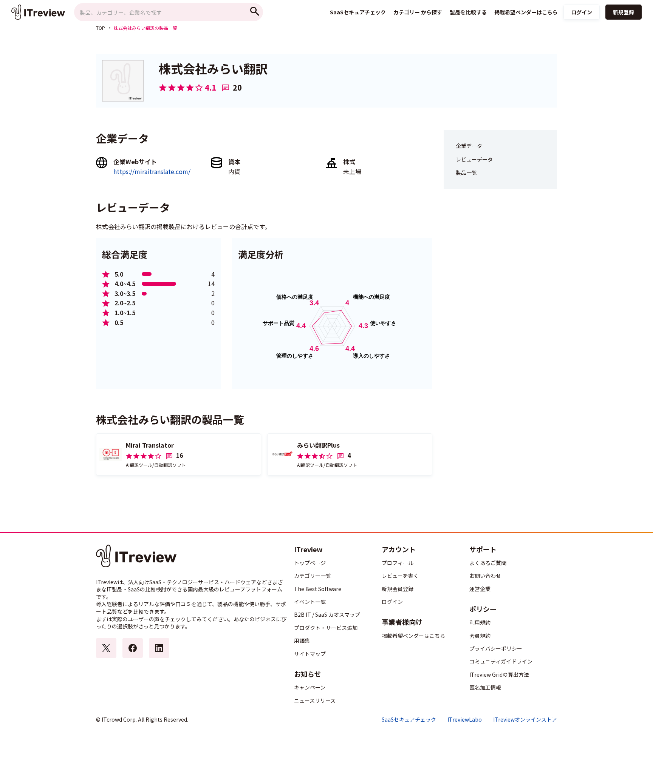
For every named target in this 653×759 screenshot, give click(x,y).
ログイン (581, 12)
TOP (100, 28)
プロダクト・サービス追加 (325, 627)
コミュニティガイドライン (500, 661)
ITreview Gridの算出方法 (499, 674)
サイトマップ (310, 653)
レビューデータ (474, 159)
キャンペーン (309, 687)
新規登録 (623, 12)
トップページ (310, 563)
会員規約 (480, 635)
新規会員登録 (397, 589)
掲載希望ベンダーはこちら (413, 635)
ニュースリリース (315, 700)
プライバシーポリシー (495, 648)
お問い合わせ (485, 575)
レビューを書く (400, 575)
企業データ (469, 145)
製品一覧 (466, 172)
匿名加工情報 (485, 687)
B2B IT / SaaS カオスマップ (327, 614)
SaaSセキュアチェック (409, 719)
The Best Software (317, 589)
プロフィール (397, 563)
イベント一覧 (310, 601)
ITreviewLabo (464, 719)
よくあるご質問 (487, 563)
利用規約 (480, 622)
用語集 (302, 640)
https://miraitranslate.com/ (151, 171)
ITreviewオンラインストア (525, 719)
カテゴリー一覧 (312, 575)
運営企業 (480, 589)
